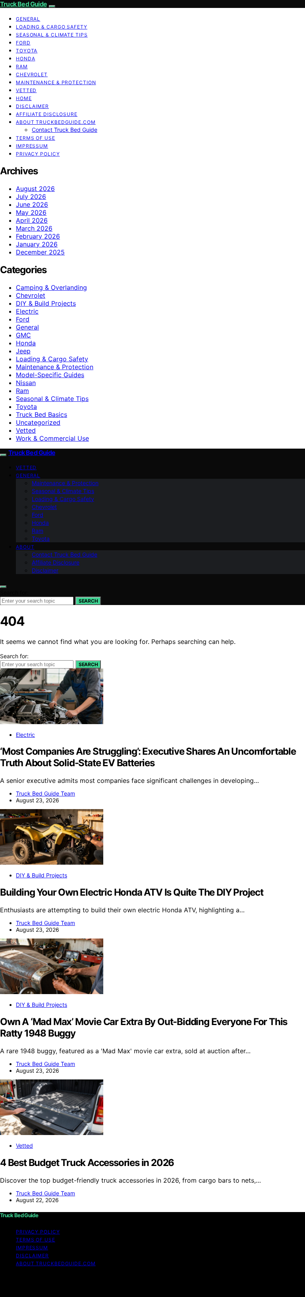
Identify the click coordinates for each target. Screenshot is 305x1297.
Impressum (32, 146)
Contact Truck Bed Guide (64, 129)
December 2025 (40, 252)
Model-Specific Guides (50, 375)
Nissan (26, 383)
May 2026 (31, 212)
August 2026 (35, 189)
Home (24, 98)
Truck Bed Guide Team (45, 793)
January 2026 (37, 244)
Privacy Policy (38, 154)
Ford (23, 43)
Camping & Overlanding (51, 287)
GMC (23, 335)
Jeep (23, 351)
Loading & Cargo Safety (51, 27)
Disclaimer (32, 106)
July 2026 (31, 196)
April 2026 (32, 220)
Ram (22, 66)
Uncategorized (38, 422)
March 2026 (34, 228)
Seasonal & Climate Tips (52, 35)
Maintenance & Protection (56, 82)
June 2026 (32, 204)
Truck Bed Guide (23, 4)
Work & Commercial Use (52, 438)
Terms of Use (35, 138)
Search (88, 601)
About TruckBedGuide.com (56, 122)
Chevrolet (32, 74)
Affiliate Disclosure (46, 114)
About (25, 547)
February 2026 (38, 236)
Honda (25, 59)
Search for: (14, 592)
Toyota (26, 51)
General (28, 19)
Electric (27, 311)
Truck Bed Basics (41, 414)
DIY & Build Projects (46, 303)
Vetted (26, 90)
